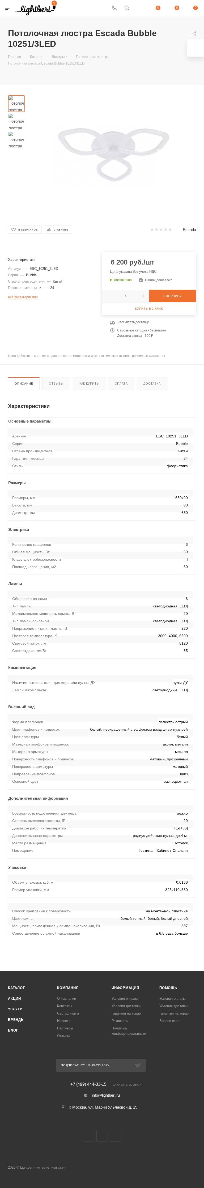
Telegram (102, 1136)
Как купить (89, 383)
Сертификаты (68, 1013)
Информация (125, 988)
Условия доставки (126, 1006)
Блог (13, 1030)
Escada (189, 229)
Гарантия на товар (126, 1013)
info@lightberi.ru (106, 1095)
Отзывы (56, 383)
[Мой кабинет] (139, 8)
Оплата (121, 383)
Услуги (15, 1009)
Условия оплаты (125, 998)
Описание (24, 383)
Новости (63, 1021)
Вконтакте (88, 1136)
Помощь (168, 988)
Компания (67, 988)
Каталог (16, 988)
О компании (66, 998)
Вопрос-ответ (170, 1021)
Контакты (64, 1006)
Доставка (151, 383)
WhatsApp (115, 1136)
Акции (14, 998)
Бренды (16, 1020)
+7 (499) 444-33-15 (88, 1084)
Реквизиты (120, 1021)
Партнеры (65, 1028)
